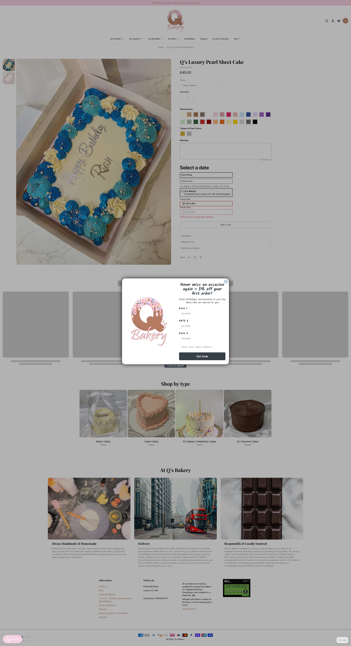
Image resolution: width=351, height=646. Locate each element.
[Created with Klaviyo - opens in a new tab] (175, 366)
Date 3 (183, 333)
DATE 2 (184, 321)
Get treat (202, 356)
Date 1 (183, 308)
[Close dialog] (226, 281)
